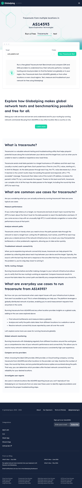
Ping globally (6, 481)
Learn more (41, 127)
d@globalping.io (74, 410)
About (39, 410)
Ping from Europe (7, 478)
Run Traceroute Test (67, 54)
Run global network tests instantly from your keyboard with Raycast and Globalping (19, 464)
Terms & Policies (60, 410)
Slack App (5, 438)
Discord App (6, 442)
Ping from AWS (6, 483)
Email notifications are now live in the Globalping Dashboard (20, 468)
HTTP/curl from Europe (67, 478)
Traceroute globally (24, 481)
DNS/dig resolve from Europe (46, 478)
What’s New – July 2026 (9, 459)
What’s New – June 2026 (51, 459)
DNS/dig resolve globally (45, 481)
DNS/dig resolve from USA (45, 480)
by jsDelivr (19, 3)
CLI (3, 434)
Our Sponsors (47, 410)
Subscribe (74, 425)
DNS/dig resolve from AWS (46, 483)
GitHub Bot (6, 446)
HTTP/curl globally (66, 481)
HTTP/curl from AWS (66, 483)
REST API (5, 430)
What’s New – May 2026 (51, 463)
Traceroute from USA (24, 480)
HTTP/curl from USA (66, 480)
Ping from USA (6, 480)
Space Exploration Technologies (41, 27)
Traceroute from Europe (25, 478)
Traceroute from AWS (24, 483)
